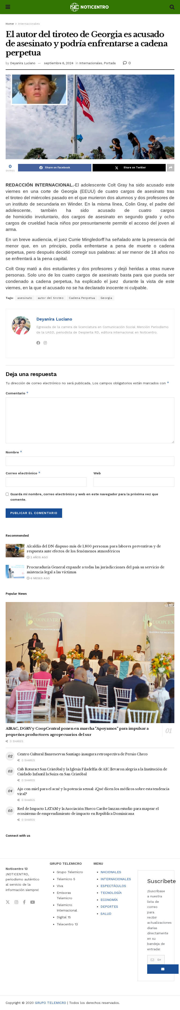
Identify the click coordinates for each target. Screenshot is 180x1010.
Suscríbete (163, 969)
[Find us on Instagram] (16, 902)
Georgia (106, 298)
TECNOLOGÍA (111, 893)
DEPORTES (109, 906)
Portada (110, 63)
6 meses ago (40, 578)
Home (10, 23)
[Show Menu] (8, 7)
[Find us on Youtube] (32, 902)
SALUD (106, 913)
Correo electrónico (23, 473)
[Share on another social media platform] (170, 167)
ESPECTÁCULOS (113, 886)
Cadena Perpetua (82, 298)
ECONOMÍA (109, 900)
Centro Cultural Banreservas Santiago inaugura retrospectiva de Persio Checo (82, 754)
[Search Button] (172, 7)
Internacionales (29, 23)
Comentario (17, 393)
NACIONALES (111, 872)
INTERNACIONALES (116, 879)
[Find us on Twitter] (8, 902)
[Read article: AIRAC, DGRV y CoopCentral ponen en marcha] (90, 662)
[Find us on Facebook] (24, 902)
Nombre (14, 452)
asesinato (24, 298)
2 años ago (39, 557)
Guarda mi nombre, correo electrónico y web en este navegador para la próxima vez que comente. (84, 496)
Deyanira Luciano (22, 63)
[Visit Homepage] (90, 7)
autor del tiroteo (51, 298)
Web (97, 473)
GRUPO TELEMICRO (50, 1003)
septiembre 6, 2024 (58, 63)
